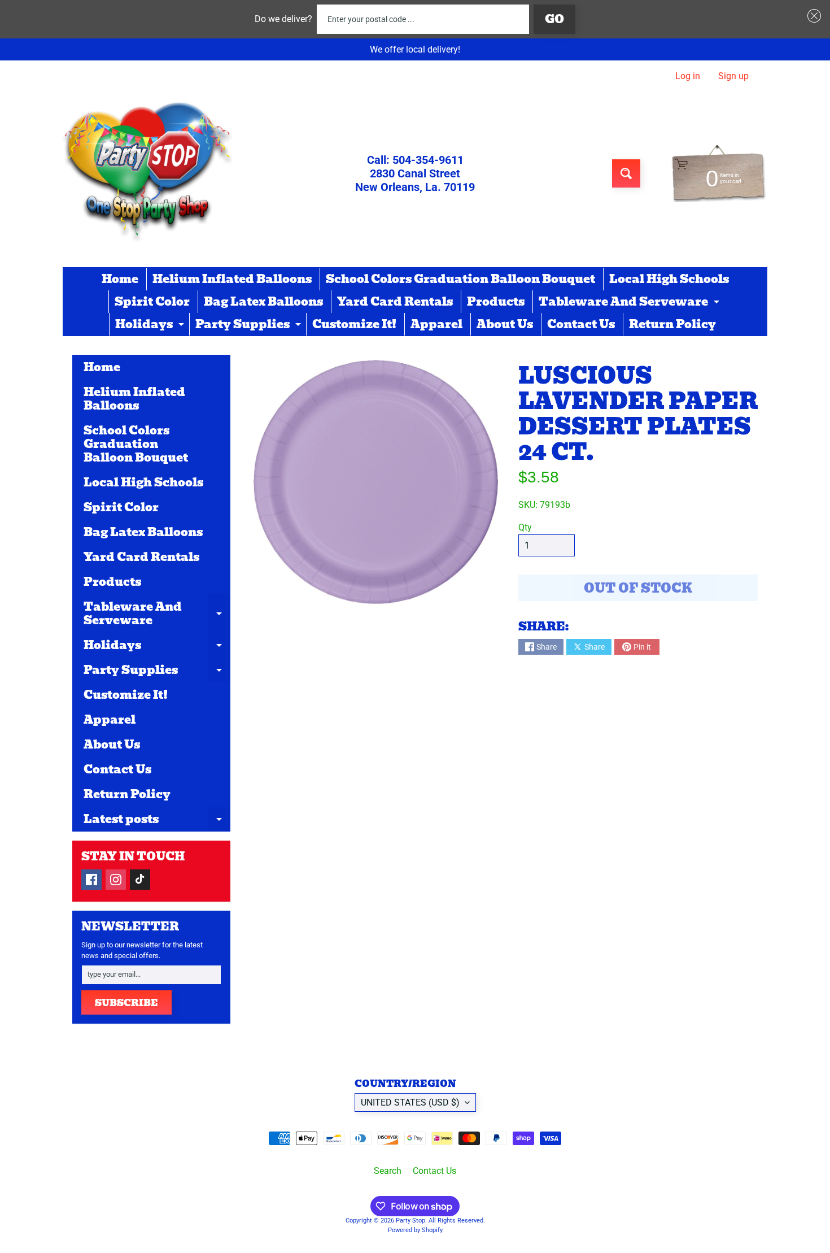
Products (496, 302)
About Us (505, 324)
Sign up (733, 76)
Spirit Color (152, 302)
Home (120, 279)
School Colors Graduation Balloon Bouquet (460, 279)
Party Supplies (249, 325)
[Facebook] (91, 879)
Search (387, 1170)
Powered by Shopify (415, 1230)
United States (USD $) (410, 1102)
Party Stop (410, 1220)
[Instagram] (116, 879)
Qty (525, 527)
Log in (687, 76)
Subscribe (126, 1003)
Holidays (151, 325)
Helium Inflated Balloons (232, 279)
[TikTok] (140, 879)
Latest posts (157, 821)
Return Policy (672, 324)
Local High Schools (669, 279)
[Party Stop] (147, 173)
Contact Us (581, 324)
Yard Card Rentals (395, 302)
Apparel (436, 324)
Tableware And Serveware (630, 303)
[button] (812, 16)
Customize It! (354, 324)
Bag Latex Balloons (263, 302)
